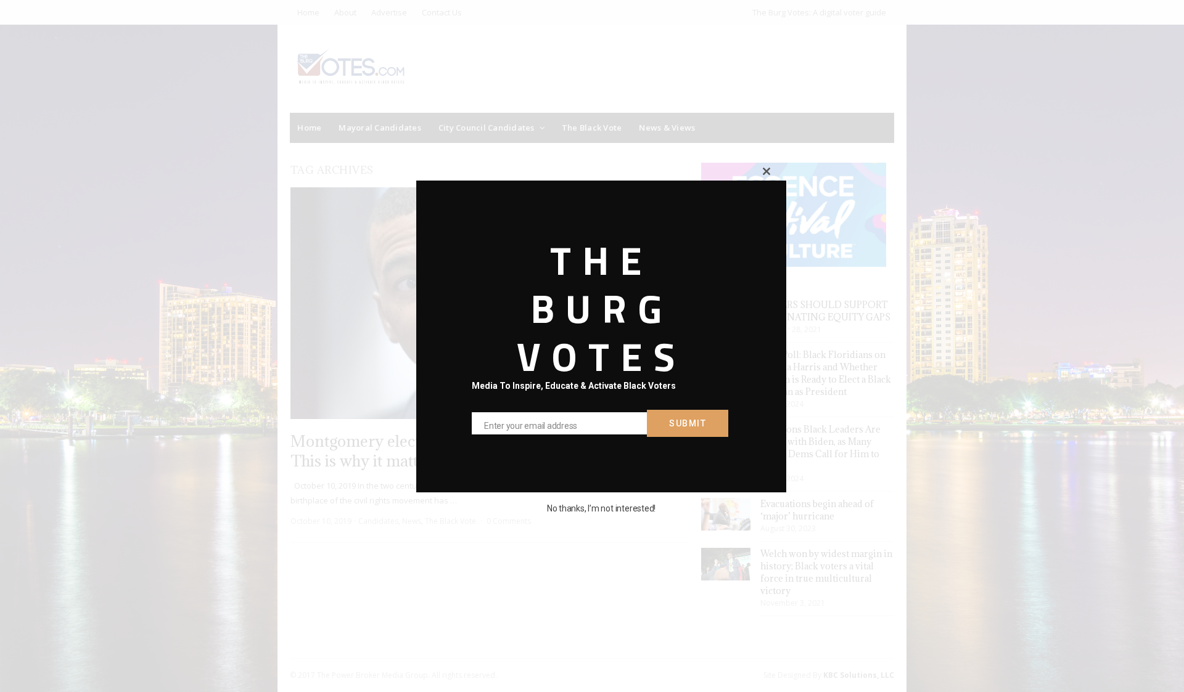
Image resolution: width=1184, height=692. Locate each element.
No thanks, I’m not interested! (601, 508)
